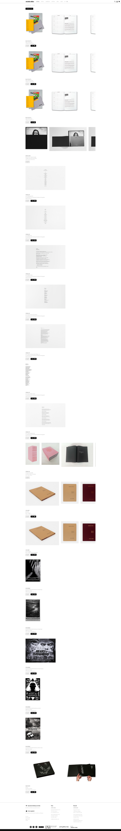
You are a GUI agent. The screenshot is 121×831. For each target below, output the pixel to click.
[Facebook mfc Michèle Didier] (33, 827)
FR (64, 1)
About (62, 1)
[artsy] (41, 827)
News (58, 1)
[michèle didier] (30, 1)
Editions (37, 1)
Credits (27, 820)
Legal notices (28, 819)
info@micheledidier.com (55, 819)
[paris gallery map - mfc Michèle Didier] (64, 827)
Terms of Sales (28, 817)
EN (67, 1)
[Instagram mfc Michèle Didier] (36, 827)
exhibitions (48, 1)
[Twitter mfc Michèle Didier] (30, 827)
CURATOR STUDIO (74, 827)
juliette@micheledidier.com (77, 820)
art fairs (53, 1)
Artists (42, 1)
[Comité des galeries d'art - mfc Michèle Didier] (51, 827)
